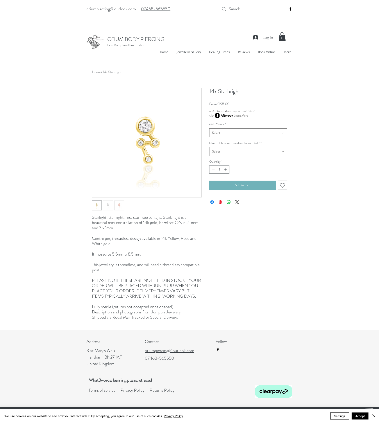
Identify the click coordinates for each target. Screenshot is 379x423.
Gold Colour (217, 124)
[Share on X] (237, 202)
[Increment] (226, 169)
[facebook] (290, 9)
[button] (282, 36)
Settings (339, 416)
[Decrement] (212, 169)
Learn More (241, 115)
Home (96, 71)
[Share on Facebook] (212, 202)
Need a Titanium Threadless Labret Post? (235, 143)
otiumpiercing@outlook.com (111, 9)
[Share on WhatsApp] (228, 202)
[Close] (373, 415)
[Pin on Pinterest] (220, 202)
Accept (360, 416)
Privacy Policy (173, 416)
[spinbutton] (219, 169)
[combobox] (248, 132)
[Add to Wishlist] (282, 185)
